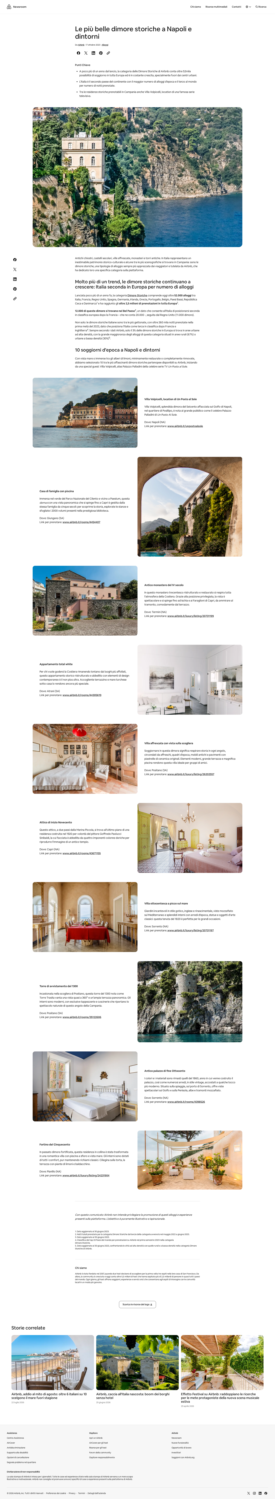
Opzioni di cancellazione (18, 1457)
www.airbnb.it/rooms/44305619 (82, 695)
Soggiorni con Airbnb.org (183, 1457)
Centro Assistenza (15, 1438)
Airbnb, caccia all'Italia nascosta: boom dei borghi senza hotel (132, 1396)
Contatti (236, 6)
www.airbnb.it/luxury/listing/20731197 (190, 930)
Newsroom (19, 6)
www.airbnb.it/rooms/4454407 (81, 522)
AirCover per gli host (98, 1443)
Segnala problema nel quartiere (21, 1462)
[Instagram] (254, 1493)
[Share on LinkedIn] (93, 53)
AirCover (11, 1443)
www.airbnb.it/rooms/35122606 (82, 1017)
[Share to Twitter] (85, 53)
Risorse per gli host (98, 1447)
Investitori (176, 1452)
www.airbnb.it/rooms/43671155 (82, 853)
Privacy (72, 1493)
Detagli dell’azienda (97, 1493)
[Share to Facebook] (78, 53)
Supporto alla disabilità (17, 1452)
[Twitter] (248, 1493)
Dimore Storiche (137, 295)
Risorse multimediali (216, 6)
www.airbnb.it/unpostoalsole (185, 426)
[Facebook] (266, 1493)
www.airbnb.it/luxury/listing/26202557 (190, 774)
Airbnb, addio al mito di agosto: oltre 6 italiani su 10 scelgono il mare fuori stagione (49, 1396)
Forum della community (100, 1452)
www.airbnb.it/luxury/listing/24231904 (86, 1175)
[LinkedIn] (260, 1493)
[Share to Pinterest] (100, 53)
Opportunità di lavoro (181, 1447)
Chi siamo (195, 6)
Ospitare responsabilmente (102, 1457)
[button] (248, 7)
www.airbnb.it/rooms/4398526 (186, 1101)
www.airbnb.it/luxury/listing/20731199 (190, 616)
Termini (81, 1493)
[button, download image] (236, 113)
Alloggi (105, 45)
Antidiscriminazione (16, 1447)
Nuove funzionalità (180, 1443)
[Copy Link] (108, 53)
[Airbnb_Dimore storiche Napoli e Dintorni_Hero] (137, 177)
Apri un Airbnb (96, 1438)
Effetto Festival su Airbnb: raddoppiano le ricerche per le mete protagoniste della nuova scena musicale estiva (220, 1398)
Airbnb (81, 45)
